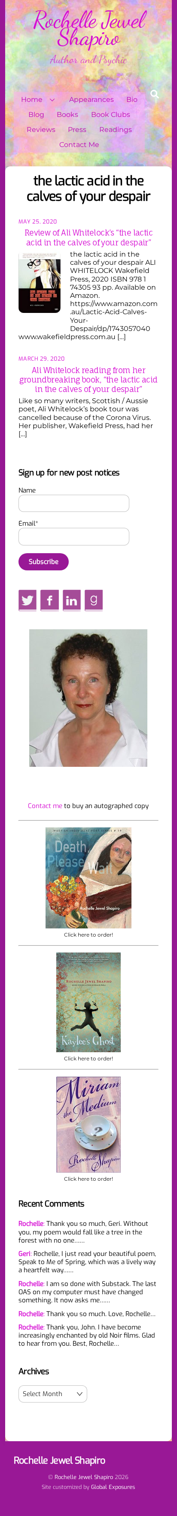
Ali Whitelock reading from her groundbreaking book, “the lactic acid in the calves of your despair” (88, 379)
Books (67, 114)
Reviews (41, 130)
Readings (115, 130)
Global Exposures (113, 1487)
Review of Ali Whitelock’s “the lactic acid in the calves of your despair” (88, 237)
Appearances (91, 99)
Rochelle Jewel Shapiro (84, 1477)
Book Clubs (110, 114)
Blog (36, 114)
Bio (131, 99)
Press (77, 130)
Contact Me (79, 145)
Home (32, 99)
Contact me (45, 806)
